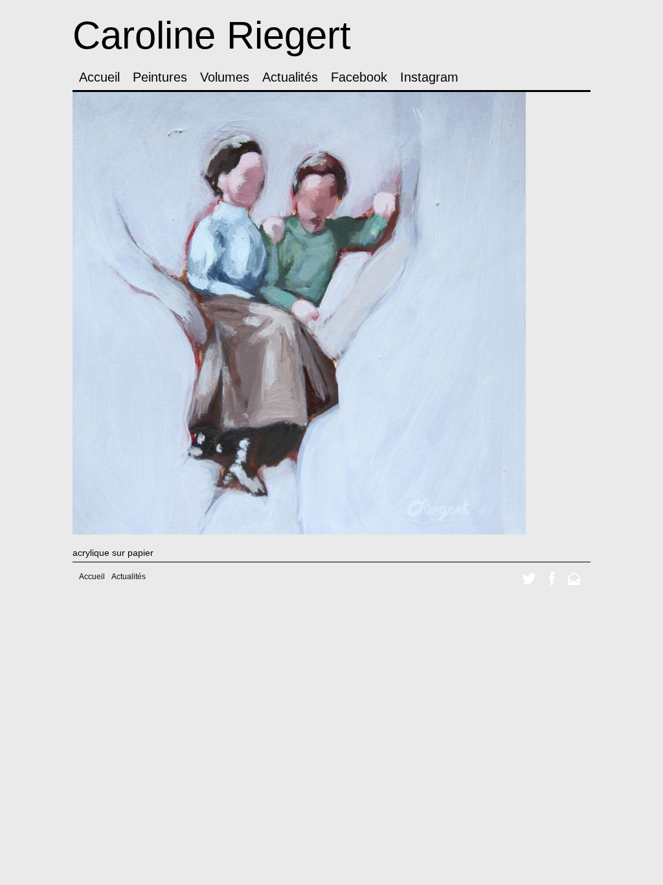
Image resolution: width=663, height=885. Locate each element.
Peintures (160, 77)
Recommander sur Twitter (529, 578)
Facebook (359, 77)
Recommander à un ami (574, 578)
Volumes (224, 77)
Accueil (99, 77)
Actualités (290, 77)
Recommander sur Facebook (552, 578)
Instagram (429, 77)
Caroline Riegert (212, 35)
